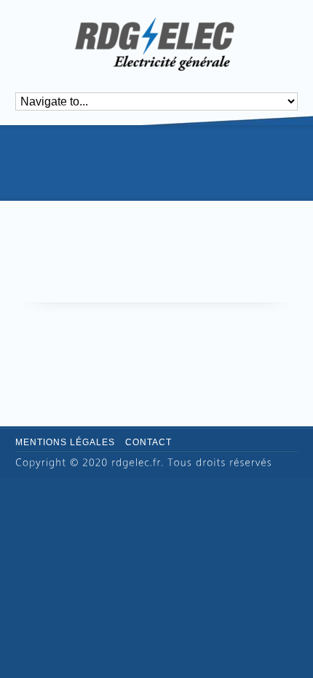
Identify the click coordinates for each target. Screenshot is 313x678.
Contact (148, 442)
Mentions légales (65, 442)
